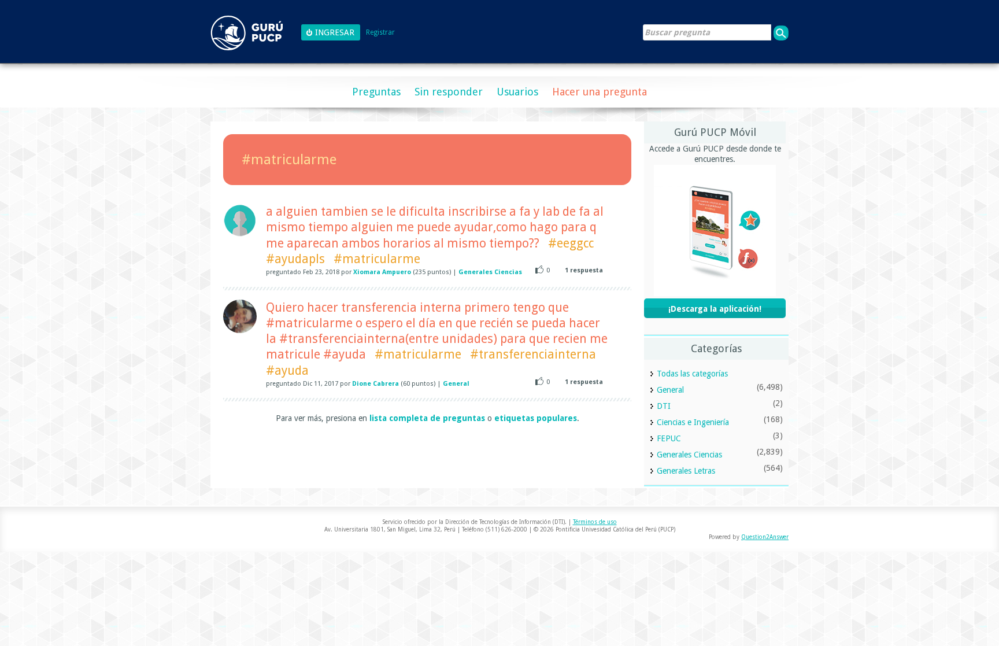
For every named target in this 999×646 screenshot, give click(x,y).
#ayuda (287, 370)
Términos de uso (595, 522)
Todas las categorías (692, 373)
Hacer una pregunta (599, 92)
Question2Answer (765, 537)
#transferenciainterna (533, 354)
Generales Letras (686, 470)
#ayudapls (295, 259)
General (456, 383)
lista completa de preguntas (427, 418)
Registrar (380, 32)
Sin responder (449, 92)
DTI (664, 406)
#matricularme (377, 259)
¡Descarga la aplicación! (714, 308)
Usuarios (517, 92)
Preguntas (376, 92)
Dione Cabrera (375, 383)
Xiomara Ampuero (382, 272)
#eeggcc (571, 243)
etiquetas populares (535, 418)
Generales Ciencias (490, 272)
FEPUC (669, 438)
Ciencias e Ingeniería (693, 422)
